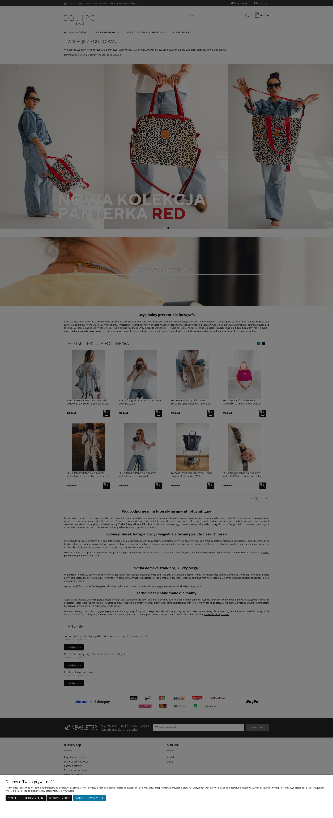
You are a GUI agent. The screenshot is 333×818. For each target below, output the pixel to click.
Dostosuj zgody (59, 798)
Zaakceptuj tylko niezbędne (26, 798)
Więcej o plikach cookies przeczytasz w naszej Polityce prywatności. (40, 790)
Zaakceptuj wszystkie (89, 798)
